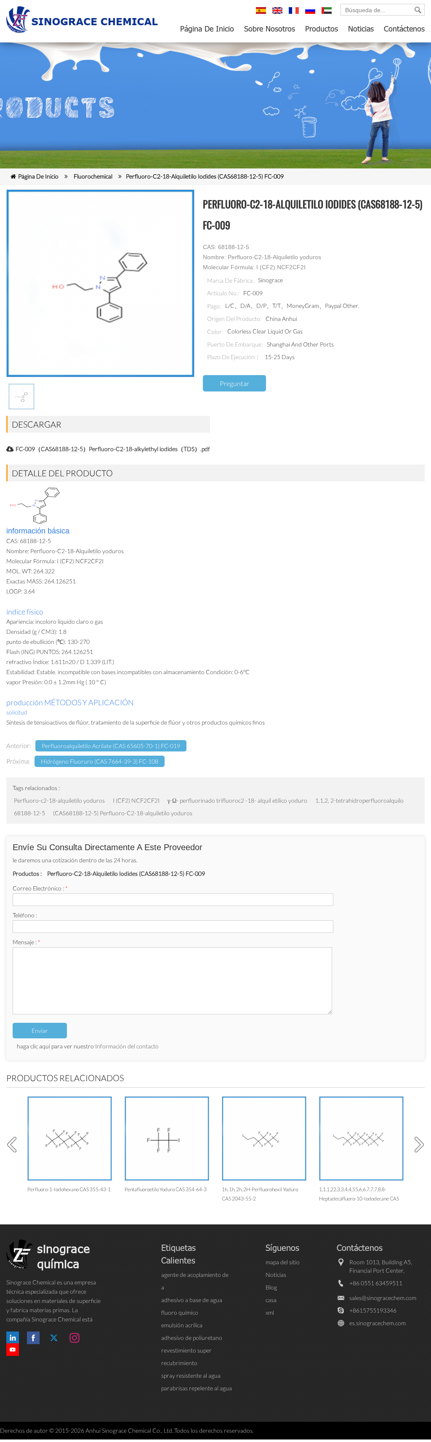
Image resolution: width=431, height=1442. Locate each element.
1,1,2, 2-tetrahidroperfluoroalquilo (359, 800)
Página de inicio (207, 28)
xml (270, 1312)
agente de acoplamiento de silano (195, 1275)
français (295, 14)
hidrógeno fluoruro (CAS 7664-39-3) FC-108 (99, 761)
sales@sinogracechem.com (382, 1297)
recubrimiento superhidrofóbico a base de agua (195, 1363)
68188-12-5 (30, 813)
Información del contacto (127, 1046)
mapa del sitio (283, 1262)
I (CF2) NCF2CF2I (137, 800)
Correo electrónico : (40, 888)
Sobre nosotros (269, 28)
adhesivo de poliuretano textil (191, 1338)
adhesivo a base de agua (191, 1299)
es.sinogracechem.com (377, 1322)
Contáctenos (404, 28)
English (278, 14)
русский (311, 14)
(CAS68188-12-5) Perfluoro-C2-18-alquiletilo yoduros (122, 813)
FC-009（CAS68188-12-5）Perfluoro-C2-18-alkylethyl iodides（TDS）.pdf (113, 448)
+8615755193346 (372, 1310)
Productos (321, 28)
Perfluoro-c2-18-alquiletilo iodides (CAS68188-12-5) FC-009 (205, 176)
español (262, 14)
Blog (271, 1287)
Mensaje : (26, 942)
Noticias (361, 28)
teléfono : (25, 915)
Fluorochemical (93, 176)
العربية (328, 14)
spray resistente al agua (191, 1375)
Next (416, 1144)
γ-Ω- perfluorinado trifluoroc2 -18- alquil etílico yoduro (237, 800)
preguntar (234, 383)
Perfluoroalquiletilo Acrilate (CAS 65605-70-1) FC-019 (111, 745)
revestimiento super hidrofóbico (186, 1351)
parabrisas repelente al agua (196, 1388)
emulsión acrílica (181, 1325)
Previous (14, 1144)
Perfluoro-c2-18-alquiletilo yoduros (59, 800)
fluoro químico (179, 1312)
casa (271, 1299)
